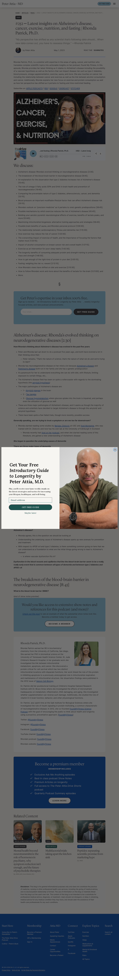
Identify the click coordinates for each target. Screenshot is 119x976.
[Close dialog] (115, 449)
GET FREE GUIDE (30, 507)
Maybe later (30, 513)
